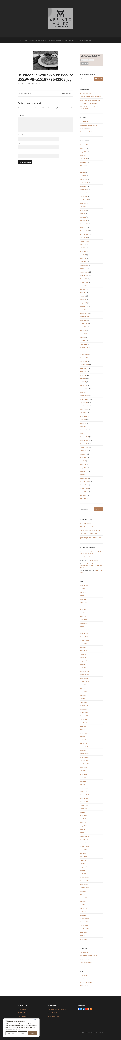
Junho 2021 (83, 292)
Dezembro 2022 (84, 230)
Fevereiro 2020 (84, 347)
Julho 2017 (83, 454)
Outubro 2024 (84, 158)
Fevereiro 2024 (84, 182)
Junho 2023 (83, 210)
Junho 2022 (83, 251)
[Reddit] (88, 1009)
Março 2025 (83, 152)
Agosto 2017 (83, 450)
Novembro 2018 (84, 399)
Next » (67, 93)
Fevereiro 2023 (84, 224)
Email (20, 143)
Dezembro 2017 (84, 437)
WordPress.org (84, 985)
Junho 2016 (83, 498)
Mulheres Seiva (88, 557)
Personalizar (11, 1033)
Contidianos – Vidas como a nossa (57, 1009)
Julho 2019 (83, 371)
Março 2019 (83, 385)
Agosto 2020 (83, 327)
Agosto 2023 (83, 203)
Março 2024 (83, 179)
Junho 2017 (83, 457)
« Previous (24, 93)
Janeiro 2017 (83, 474)
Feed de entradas (85, 979)
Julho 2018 (83, 413)
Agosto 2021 (83, 285)
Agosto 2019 (83, 368)
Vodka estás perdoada (84, 40)
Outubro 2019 (84, 361)
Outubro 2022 (84, 237)
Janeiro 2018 (83, 433)
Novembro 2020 (84, 316)
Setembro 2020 (84, 323)
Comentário (22, 115)
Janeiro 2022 (83, 268)
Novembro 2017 (84, 440)
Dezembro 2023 (84, 189)
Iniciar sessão (83, 975)
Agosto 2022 (83, 244)
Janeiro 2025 (83, 155)
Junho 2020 (83, 334)
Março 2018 (83, 426)
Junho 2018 (83, 416)
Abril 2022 (83, 258)
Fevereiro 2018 (84, 430)
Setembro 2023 (84, 200)
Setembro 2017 (84, 447)
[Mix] (91, 1009)
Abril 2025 (83, 148)
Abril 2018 (83, 423)
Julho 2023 (83, 206)
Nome (20, 135)
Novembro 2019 (84, 358)
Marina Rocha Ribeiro (54, 1013)
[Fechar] (36, 1019)
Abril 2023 (83, 217)
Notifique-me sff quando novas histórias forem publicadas (90, 55)
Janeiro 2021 (83, 309)
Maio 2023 (83, 213)
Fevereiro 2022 (84, 265)
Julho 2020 (83, 330)
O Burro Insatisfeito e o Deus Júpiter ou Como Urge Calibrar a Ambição (91, 565)
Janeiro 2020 (83, 351)
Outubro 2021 (84, 279)
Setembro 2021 (84, 282)
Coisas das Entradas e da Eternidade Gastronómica (90, 107)
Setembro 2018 (84, 406)
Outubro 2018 (84, 402)
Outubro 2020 (84, 320)
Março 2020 (83, 344)
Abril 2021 (83, 299)
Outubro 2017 (84, 443)
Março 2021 (83, 303)
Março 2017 (83, 467)
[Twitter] (81, 1009)
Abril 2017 (83, 464)
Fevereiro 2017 (84, 471)
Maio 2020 (83, 337)
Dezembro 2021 (84, 272)
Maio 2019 (83, 378)
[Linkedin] (84, 1009)
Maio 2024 (83, 172)
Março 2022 (83, 261)
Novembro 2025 (84, 145)
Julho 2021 (83, 289)
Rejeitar (23, 1033)
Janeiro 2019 (83, 392)
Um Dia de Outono (85, 93)
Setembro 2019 (84, 364)
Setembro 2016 (84, 488)
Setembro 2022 (84, 241)
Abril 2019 (83, 382)
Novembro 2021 (84, 275)
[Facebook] (79, 1009)
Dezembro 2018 (84, 395)
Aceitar (32, 1033)
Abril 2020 (83, 340)
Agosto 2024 (83, 162)
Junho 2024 (83, 169)
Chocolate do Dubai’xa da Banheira (90, 100)
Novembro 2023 (84, 193)
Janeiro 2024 (83, 186)
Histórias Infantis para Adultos (35, 40)
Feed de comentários (86, 982)
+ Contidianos (69, 40)
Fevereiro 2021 (84, 306)
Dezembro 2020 (84, 313)
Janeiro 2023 (83, 227)
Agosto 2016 (83, 492)
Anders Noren (92, 1032)
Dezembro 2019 (84, 354)
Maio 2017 (83, 461)
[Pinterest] (86, 1009)
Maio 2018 (83, 419)
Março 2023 (83, 220)
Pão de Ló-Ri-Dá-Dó (92, 560)
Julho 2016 (83, 495)
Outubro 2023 (84, 196)
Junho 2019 (83, 375)
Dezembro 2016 (84, 478)
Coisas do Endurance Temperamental (90, 96)
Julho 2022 (83, 248)
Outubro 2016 (84, 485)
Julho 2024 (83, 165)
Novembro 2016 (84, 481)
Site (19, 152)
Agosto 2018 (83, 409)
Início (20, 40)
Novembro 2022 (84, 234)
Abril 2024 (83, 176)
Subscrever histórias (53, 1016)
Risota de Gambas (55, 40)
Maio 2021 (83, 296)
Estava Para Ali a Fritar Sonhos (88, 103)
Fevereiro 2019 (84, 389)
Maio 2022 (83, 255)
